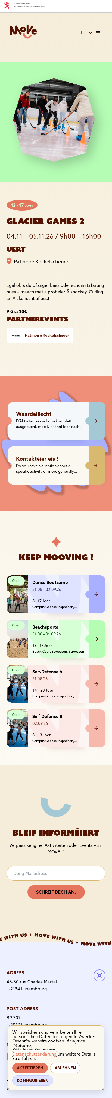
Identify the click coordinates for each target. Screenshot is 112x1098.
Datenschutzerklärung (34, 1054)
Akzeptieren (30, 1068)
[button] (87, 32)
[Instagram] (99, 975)
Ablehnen (65, 1068)
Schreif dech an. (56, 892)
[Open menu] (98, 32)
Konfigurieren (33, 1080)
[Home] (23, 32)
